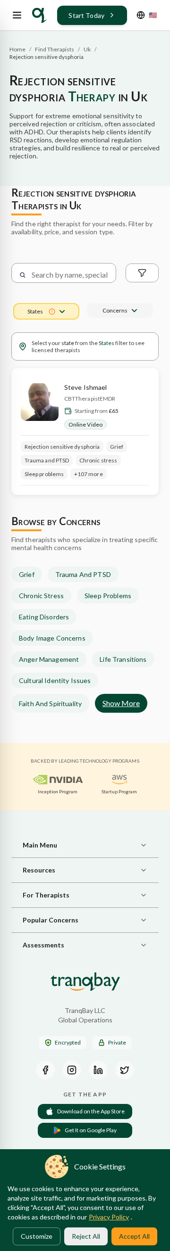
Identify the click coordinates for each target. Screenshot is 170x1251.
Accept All (134, 1236)
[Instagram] (71, 1070)
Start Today (86, 15)
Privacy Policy (109, 1217)
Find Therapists (54, 49)
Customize (36, 1236)
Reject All (86, 1236)
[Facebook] (45, 1070)
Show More (121, 703)
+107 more (88, 473)
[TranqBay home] (39, 15)
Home (17, 49)
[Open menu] (17, 15)
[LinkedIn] (98, 1070)
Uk (87, 49)
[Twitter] (124, 1070)
